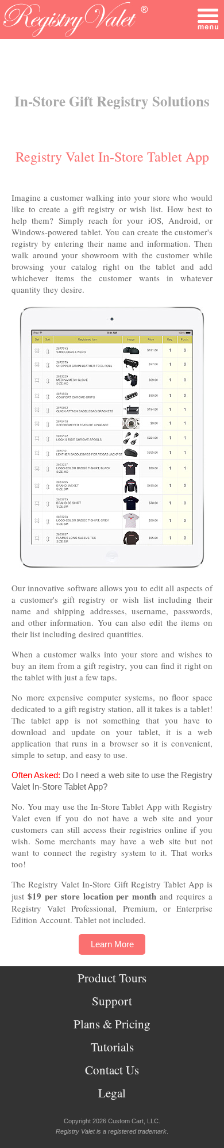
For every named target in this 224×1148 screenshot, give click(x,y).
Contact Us (112, 1070)
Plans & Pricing (112, 1024)
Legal (112, 1093)
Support (112, 1001)
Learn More (112, 944)
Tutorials (112, 1047)
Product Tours (112, 978)
